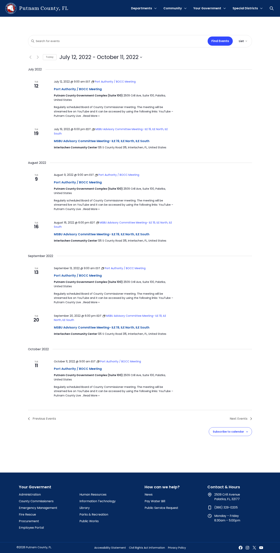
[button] (272, 8)
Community (172, 8)
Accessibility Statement (110, 548)
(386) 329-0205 (226, 507)
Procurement (29, 521)
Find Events (220, 41)
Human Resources (92, 494)
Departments (141, 8)
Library (84, 508)
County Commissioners (36, 501)
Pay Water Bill (155, 501)
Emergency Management (38, 508)
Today (50, 57)
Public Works (89, 521)
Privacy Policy (177, 548)
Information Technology (97, 501)
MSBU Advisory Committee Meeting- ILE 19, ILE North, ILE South (101, 141)
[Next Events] (37, 57)
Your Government (207, 8)
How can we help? (162, 487)
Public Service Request (161, 508)
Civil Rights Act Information (147, 548)
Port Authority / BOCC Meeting (78, 89)
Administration (30, 494)
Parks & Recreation (93, 514)
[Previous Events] (30, 57)
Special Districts (245, 8)
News (149, 494)
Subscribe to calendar (228, 432)
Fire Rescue (27, 514)
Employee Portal (31, 527)
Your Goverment (35, 487)
